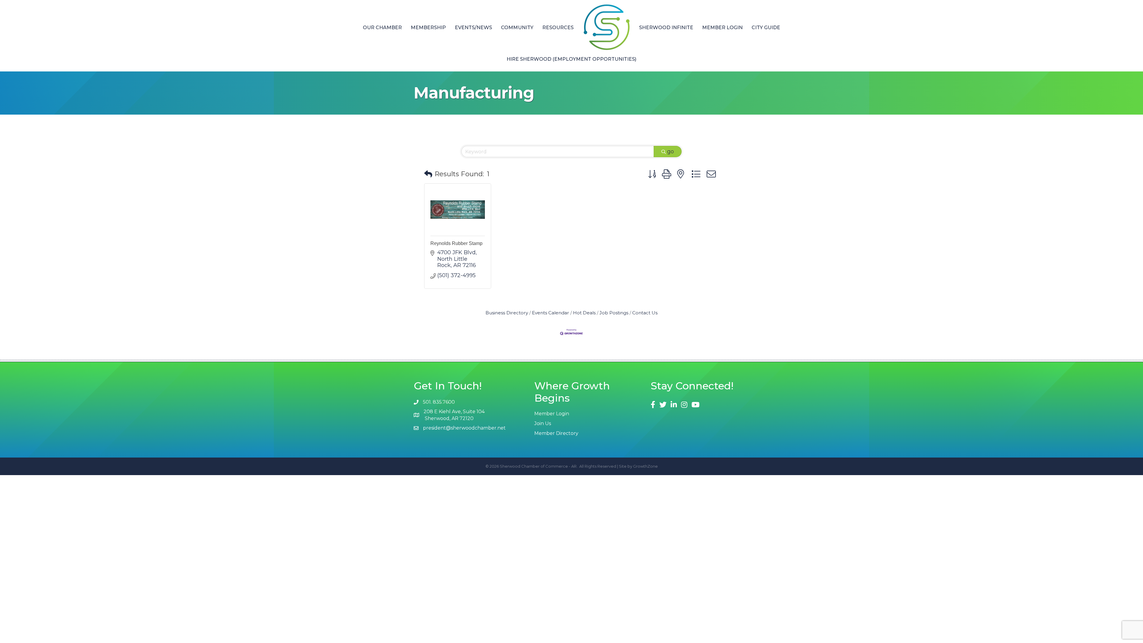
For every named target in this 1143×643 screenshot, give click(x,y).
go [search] (670, 151)
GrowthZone (645, 466)
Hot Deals (584, 313)
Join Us (542, 423)
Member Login (722, 27)
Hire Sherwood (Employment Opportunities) (571, 59)
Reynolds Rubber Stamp (456, 243)
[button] (428, 174)
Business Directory (506, 313)
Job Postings (613, 313)
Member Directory (556, 433)
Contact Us (645, 313)
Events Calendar (550, 313)
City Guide (766, 27)
